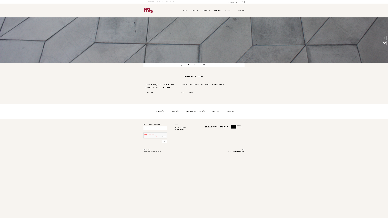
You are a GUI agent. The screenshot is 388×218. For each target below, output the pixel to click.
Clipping (206, 65)
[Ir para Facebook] (384, 38)
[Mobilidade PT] (148, 10)
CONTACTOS (240, 10)
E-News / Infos (193, 65)
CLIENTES (217, 10)
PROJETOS (206, 10)
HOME (185, 10)
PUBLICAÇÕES (231, 111)
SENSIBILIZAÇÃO (158, 111)
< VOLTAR (149, 92)
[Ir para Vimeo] (384, 43)
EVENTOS (215, 111)
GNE (243, 149)
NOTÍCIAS (228, 10)
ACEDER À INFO (218, 84)
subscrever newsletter (153, 125)
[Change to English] (242, 2)
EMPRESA (195, 10)
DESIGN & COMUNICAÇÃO (196, 111)
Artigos (181, 65)
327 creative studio (237, 151)
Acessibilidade (180, 127)
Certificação (179, 129)
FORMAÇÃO (175, 111)
